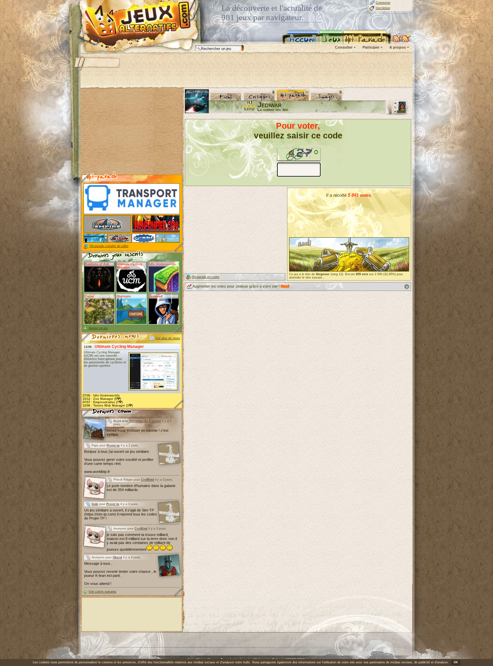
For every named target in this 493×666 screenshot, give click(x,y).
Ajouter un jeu (98, 328)
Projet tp (113, 445)
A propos (397, 47)
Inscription (383, 8)
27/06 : (101, 395)
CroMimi (147, 479)
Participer (371, 47)
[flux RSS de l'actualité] (406, 37)
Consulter (343, 47)
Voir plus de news (167, 338)
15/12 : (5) (102, 399)
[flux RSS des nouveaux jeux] (397, 37)
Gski (95, 504)
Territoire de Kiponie (145, 421)
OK (455, 662)
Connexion (383, 2)
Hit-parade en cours (205, 277)
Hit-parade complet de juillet (109, 246)
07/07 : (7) (103, 402)
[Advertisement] (246, 70)
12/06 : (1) (108, 405)
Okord (117, 557)
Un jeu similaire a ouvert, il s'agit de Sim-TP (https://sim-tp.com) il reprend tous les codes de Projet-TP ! (120, 514)
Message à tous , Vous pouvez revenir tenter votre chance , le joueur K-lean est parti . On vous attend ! (120, 573)
